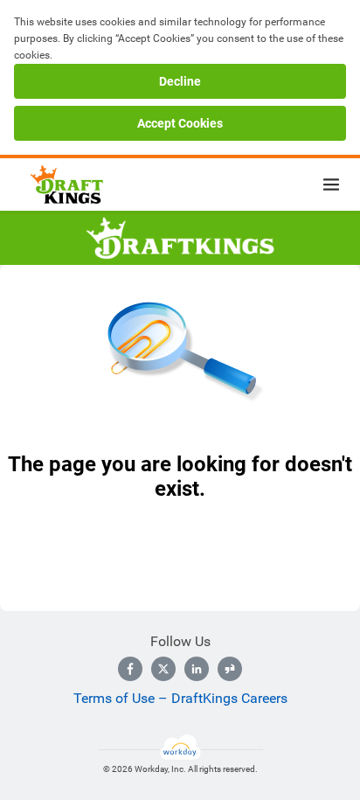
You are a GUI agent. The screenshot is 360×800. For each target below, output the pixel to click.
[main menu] (331, 184)
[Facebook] (130, 669)
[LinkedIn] (196, 669)
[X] (163, 669)
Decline (180, 81)
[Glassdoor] (230, 669)
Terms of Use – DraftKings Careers (180, 698)
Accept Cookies (180, 123)
